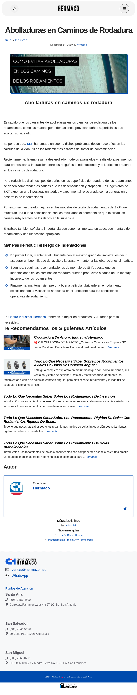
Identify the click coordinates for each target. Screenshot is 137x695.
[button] (14, 8)
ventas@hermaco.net (29, 569)
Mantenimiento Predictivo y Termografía (70, 539)
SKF (30, 144)
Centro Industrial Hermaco (27, 317)
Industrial (21, 40)
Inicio (7, 40)
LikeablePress (86, 677)
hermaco (41, 488)
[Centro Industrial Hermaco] (68, 8)
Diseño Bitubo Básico (71, 535)
